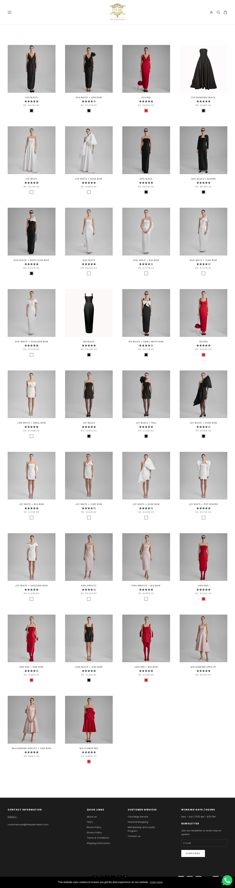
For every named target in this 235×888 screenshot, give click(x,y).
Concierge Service (138, 816)
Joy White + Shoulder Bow (31, 585)
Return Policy (94, 827)
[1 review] (31, 115)
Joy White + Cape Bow (88, 504)
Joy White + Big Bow (31, 504)
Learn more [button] (156, 882)
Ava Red (146, 97)
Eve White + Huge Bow (88, 178)
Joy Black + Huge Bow (203, 422)
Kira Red (203, 585)
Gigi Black (146, 178)
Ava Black (31, 97)
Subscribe (193, 853)
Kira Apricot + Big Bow (146, 585)
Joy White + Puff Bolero (203, 504)
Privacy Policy (94, 832)
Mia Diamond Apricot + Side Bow (31, 748)
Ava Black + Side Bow (89, 97)
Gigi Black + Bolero (203, 178)
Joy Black (89, 422)
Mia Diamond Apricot (203, 667)
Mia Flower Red (89, 748)
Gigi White (88, 260)
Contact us (134, 836)
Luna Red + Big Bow (146, 667)
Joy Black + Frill (146, 422)
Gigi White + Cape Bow (203, 260)
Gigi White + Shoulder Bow (31, 341)
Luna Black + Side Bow (89, 667)
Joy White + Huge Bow (146, 504)
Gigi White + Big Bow (146, 260)
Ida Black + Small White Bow (146, 341)
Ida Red (203, 341)
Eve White (31, 178)
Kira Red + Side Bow (31, 667)
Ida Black (89, 341)
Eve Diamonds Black (203, 97)
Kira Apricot (89, 585)
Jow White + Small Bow (31, 422)
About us (92, 816)
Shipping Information (98, 843)
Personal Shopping (138, 822)
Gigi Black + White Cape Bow (31, 260)
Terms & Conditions (98, 837)
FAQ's (90, 822)
